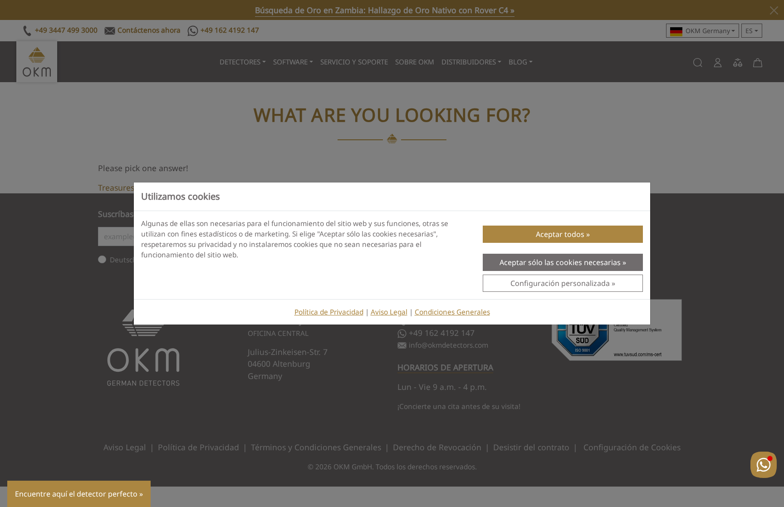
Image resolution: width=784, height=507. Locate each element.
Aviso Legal (389, 312)
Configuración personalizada (560, 283)
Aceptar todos (560, 234)
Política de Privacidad (328, 312)
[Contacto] (763, 465)
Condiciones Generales (452, 312)
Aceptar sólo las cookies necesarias (560, 262)
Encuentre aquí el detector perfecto (76, 494)
